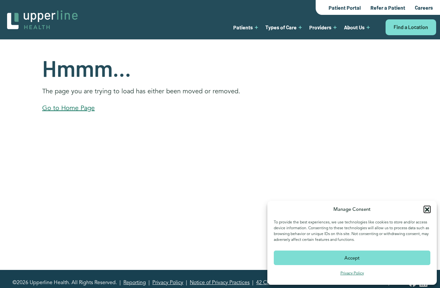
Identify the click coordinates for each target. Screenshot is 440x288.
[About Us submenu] (368, 27)
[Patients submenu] (256, 27)
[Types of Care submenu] (300, 27)
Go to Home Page (68, 108)
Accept (352, 258)
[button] (427, 209)
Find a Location (411, 26)
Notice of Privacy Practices (220, 282)
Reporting (134, 282)
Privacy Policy (352, 273)
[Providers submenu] (335, 27)
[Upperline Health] (42, 19)
